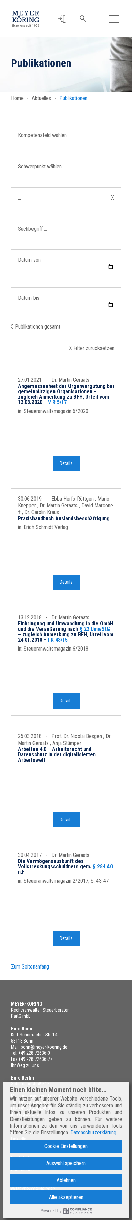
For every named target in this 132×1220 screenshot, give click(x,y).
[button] (62, 19)
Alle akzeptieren (66, 1197)
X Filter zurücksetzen (91, 348)
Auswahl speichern (66, 1163)
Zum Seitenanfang (30, 966)
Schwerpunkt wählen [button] (40, 166)
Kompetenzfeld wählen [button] (42, 135)
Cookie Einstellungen (66, 1146)
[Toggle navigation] (114, 18)
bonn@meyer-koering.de (44, 1047)
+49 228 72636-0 (34, 1053)
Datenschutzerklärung (93, 1132)
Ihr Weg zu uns (25, 1065)
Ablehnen (66, 1180)
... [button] (66, 197)
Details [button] (66, 463)
